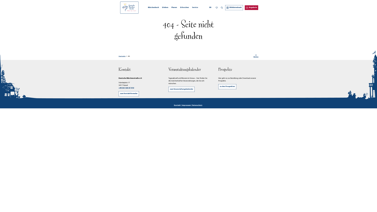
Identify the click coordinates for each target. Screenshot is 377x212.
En (210, 7)
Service (195, 7)
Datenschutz (197, 105)
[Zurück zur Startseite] (129, 8)
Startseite (122, 56)
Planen (174, 7)
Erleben (165, 7)
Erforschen (184, 7)
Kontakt (177, 105)
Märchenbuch (153, 7)
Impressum (186, 105)
